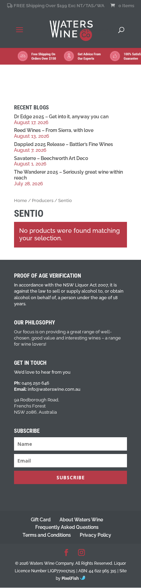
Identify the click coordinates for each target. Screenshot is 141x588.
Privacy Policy (95, 535)
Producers (42, 200)
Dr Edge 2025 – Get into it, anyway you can (61, 116)
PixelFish (71, 578)
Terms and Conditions (47, 535)
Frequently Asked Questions (67, 527)
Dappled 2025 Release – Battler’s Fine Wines (63, 144)
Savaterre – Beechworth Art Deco (51, 158)
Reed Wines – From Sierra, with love (53, 130)
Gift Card (41, 519)
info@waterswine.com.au (54, 389)
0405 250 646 (35, 383)
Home (20, 200)
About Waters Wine (81, 519)
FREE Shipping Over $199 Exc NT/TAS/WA (58, 5)
